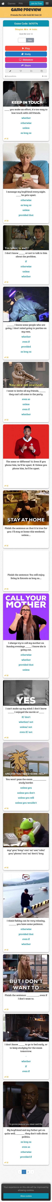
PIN (21, 3)
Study (27, 53)
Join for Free (36, 3)
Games (11, 3)
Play (27, 48)
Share (27, 65)
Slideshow (27, 59)
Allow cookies (26, 1196)
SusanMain (11, 76)
